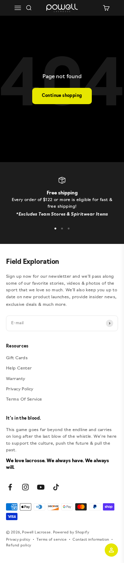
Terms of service (51, 540)
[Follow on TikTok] (56, 487)
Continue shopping (62, 96)
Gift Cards (17, 358)
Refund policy (18, 545)
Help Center (19, 368)
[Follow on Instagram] (25, 487)
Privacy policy (18, 540)
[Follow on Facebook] (10, 487)
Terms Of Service (24, 399)
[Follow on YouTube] (41, 487)
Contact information (91, 540)
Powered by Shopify (71, 532)
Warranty (15, 379)
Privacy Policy (19, 389)
